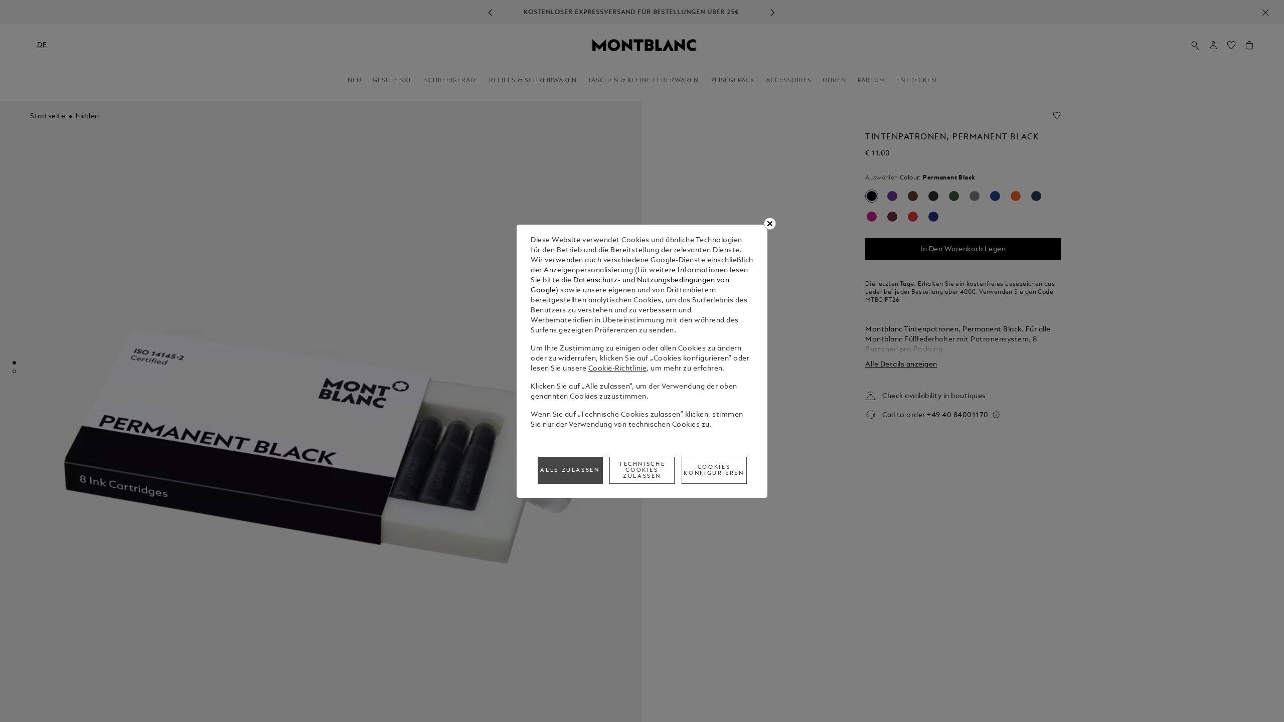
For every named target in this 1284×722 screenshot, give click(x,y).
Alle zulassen (569, 470)
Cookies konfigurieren (714, 470)
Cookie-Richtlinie (617, 369)
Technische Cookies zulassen (642, 470)
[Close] (770, 224)
